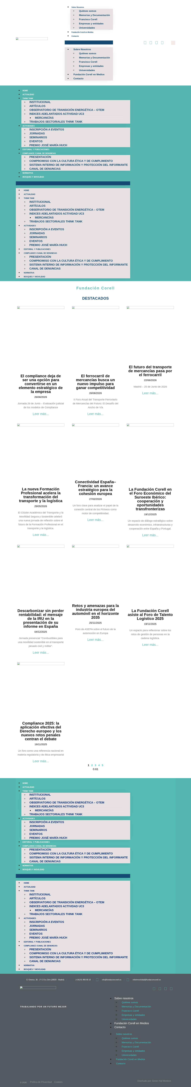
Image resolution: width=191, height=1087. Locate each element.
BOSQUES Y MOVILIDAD (33, 177)
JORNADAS (37, 133)
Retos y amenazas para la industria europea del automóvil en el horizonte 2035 (95, 612)
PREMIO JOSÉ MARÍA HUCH (48, 145)
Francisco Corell (88, 19)
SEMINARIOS (38, 137)
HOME (25, 91)
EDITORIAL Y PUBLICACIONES (36, 149)
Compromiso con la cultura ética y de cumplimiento (71, 160)
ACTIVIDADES (29, 126)
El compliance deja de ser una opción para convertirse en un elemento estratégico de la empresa (41, 384)
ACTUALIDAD (28, 94)
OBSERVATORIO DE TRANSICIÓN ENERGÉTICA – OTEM (66, 109)
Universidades (87, 27)
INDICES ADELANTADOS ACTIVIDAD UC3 (56, 113)
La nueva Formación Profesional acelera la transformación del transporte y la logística (40, 495)
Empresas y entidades (91, 23)
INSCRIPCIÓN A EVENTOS (46, 129)
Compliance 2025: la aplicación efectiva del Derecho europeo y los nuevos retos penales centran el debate (41, 731)
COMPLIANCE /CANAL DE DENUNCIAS (39, 153)
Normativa (28, 173)
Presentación (40, 157)
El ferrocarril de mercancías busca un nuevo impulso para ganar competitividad (95, 382)
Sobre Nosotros (77, 7)
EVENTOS (36, 141)
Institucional (40, 102)
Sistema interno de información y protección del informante (78, 164)
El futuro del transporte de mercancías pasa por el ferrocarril (150, 371)
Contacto (75, 36)
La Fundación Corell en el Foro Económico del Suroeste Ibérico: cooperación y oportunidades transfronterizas (150, 499)
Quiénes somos (87, 11)
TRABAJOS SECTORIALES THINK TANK (55, 121)
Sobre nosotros (123, 998)
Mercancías (44, 117)
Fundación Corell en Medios (82, 32)
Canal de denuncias (45, 168)
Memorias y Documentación (94, 15)
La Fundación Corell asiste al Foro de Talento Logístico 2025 (150, 615)
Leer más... (41, 414)
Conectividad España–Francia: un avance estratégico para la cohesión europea (95, 488)
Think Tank (28, 98)
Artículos (37, 105)
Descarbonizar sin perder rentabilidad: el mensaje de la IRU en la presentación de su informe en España (40, 619)
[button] (89, 42)
